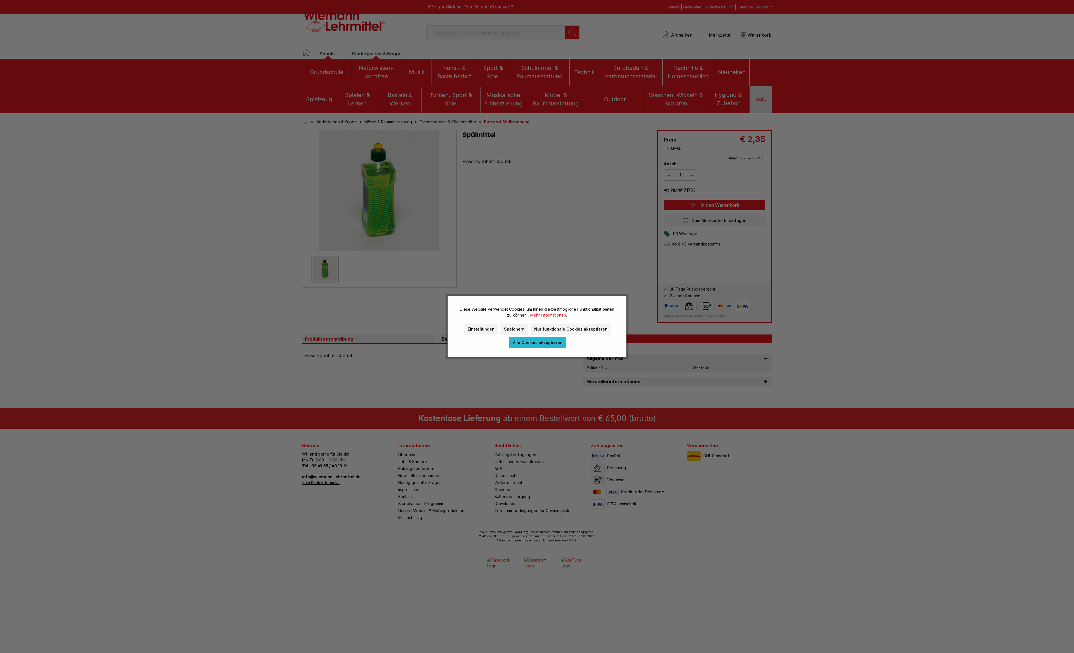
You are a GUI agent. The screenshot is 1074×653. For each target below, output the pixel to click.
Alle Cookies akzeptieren (537, 342)
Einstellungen (481, 329)
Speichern (514, 329)
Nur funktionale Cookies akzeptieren (570, 329)
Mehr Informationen (548, 315)
